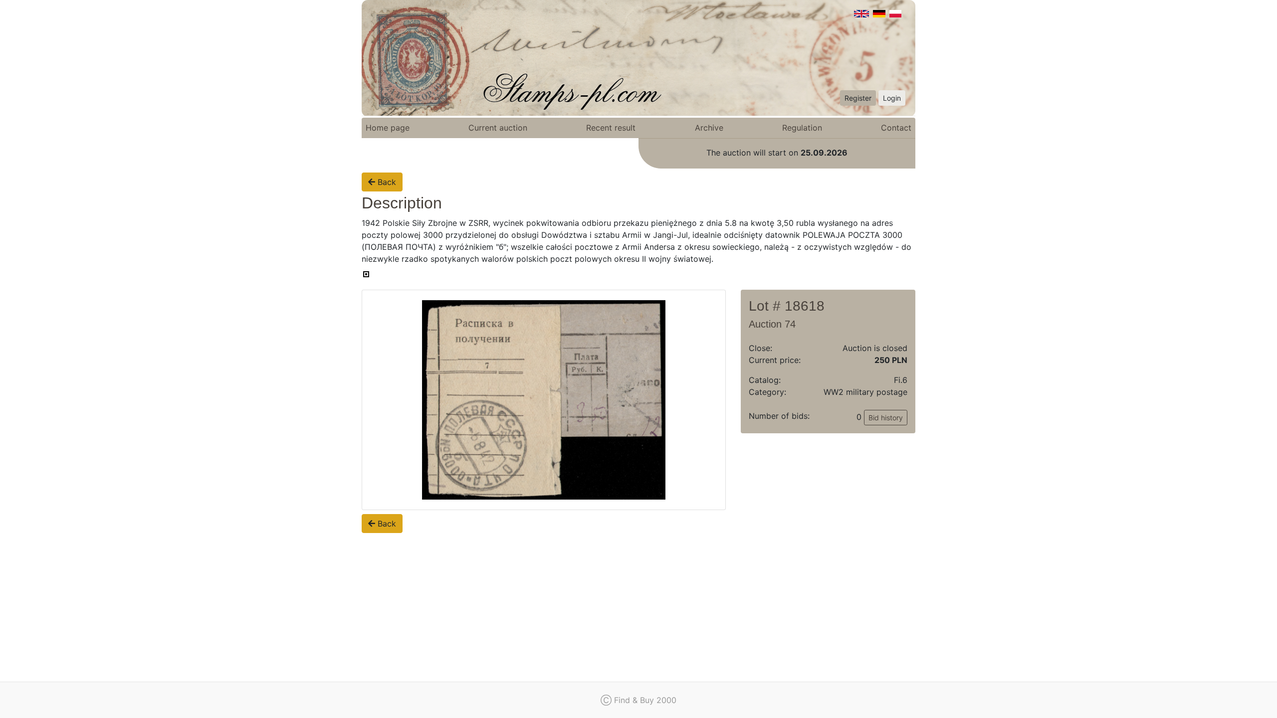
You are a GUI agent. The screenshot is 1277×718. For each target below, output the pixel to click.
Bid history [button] (885, 417)
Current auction (497, 128)
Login (892, 98)
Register (858, 98)
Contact (896, 128)
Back (385, 182)
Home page (388, 128)
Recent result (611, 128)
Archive (709, 128)
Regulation (802, 128)
